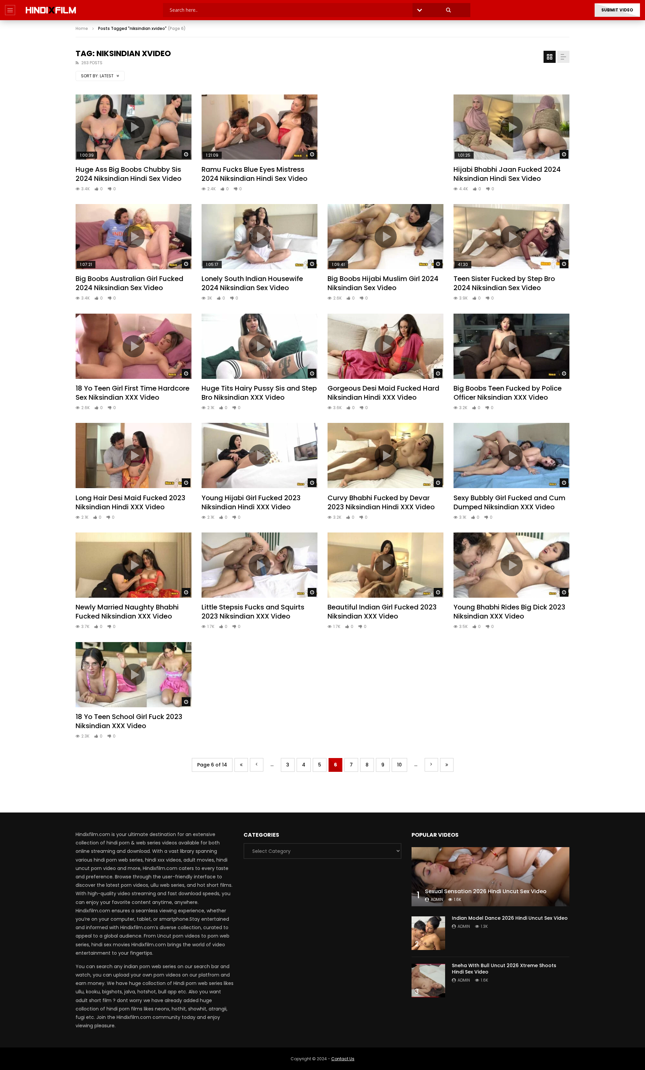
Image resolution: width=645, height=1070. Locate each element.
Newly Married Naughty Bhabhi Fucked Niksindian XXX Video (127, 611)
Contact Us (342, 1059)
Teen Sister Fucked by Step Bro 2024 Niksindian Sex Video (504, 283)
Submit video (617, 10)
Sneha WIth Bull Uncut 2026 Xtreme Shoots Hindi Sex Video (504, 968)
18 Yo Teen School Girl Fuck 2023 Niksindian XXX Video (129, 721)
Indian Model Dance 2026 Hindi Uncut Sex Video (510, 918)
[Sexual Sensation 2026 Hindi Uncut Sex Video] (490, 876)
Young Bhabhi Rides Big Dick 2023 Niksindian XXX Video (509, 611)
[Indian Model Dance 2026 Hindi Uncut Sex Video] (428, 933)
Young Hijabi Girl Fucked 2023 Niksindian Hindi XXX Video (251, 502)
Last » (447, 765)
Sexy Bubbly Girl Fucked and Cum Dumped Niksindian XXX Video (509, 502)
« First (241, 765)
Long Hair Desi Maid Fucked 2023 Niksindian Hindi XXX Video (130, 502)
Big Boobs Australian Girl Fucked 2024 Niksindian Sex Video (129, 283)
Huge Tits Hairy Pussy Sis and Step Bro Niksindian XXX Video (259, 393)
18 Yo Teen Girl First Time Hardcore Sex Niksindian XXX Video (132, 393)
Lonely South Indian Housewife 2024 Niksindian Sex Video (252, 283)
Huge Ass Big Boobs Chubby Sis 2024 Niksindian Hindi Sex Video (128, 174)
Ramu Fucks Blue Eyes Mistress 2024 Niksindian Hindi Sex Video (254, 174)
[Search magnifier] (448, 10)
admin (437, 899)
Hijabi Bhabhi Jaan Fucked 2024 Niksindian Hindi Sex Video (507, 174)
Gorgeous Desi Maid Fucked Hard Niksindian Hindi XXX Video (383, 393)
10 (399, 764)
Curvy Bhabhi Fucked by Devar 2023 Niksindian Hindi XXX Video (381, 502)
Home (82, 28)
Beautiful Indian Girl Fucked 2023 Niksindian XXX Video (382, 611)
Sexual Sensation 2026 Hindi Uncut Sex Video (486, 891)
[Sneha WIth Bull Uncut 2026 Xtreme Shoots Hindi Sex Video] (428, 980)
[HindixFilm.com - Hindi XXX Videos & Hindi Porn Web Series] (51, 10)
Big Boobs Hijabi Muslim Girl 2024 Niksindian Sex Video (383, 283)
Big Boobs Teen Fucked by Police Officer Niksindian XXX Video (508, 393)
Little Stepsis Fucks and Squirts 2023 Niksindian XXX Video (253, 611)
